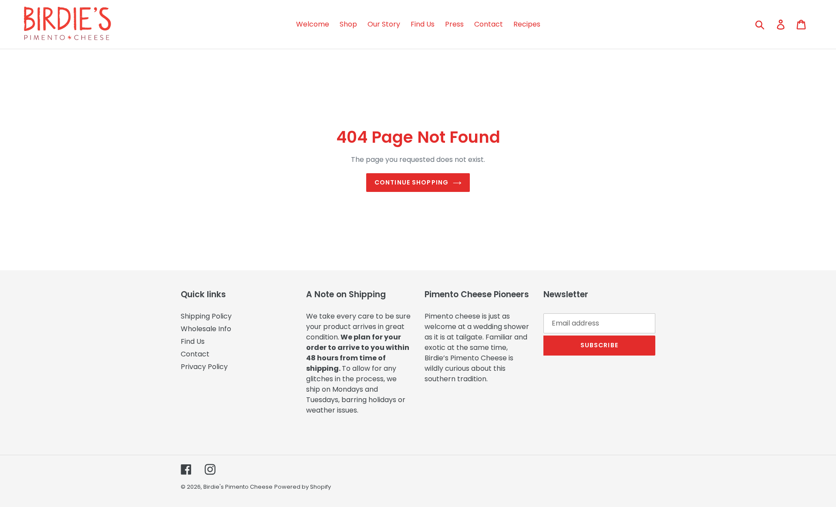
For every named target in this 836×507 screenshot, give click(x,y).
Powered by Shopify (302, 487)
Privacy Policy (204, 367)
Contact (195, 354)
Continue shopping (411, 182)
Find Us (193, 341)
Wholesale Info (206, 329)
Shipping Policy (206, 316)
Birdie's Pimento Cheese (238, 487)
